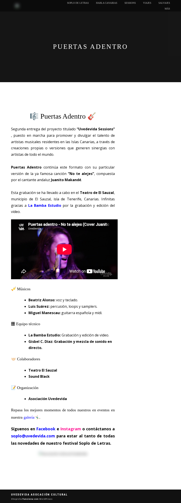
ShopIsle (17, 498)
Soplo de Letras (78, 3)
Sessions (130, 3)
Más (167, 8)
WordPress (46, 498)
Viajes (147, 3)
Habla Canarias (106, 3)
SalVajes (164, 3)
